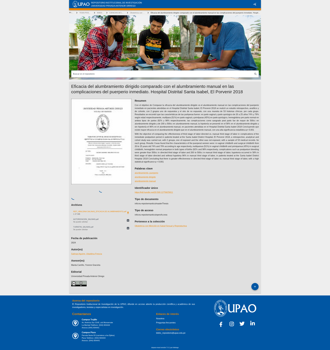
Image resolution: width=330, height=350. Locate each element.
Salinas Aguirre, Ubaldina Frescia (86, 254)
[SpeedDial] (255, 286)
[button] (101, 220)
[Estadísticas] (255, 4)
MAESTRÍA (100, 13)
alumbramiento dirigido (145, 177)
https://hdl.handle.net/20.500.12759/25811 (154, 192)
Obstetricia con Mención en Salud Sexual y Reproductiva (138, 13)
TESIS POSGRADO (85, 13)
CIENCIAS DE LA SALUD (117, 13)
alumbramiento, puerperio (146, 173)
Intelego (176, 347)
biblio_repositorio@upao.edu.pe (170, 333)
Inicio (72, 13)
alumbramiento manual (145, 181)
